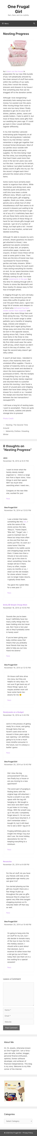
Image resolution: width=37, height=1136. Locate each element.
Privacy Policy (28, 1133)
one (24, 522)
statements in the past (18, 279)
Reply (8, 498)
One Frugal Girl (18, 9)
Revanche (7, 862)
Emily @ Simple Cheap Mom (15, 605)
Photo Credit (8, 418)
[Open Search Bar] (34, 24)
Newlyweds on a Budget (13, 712)
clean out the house (15, 71)
